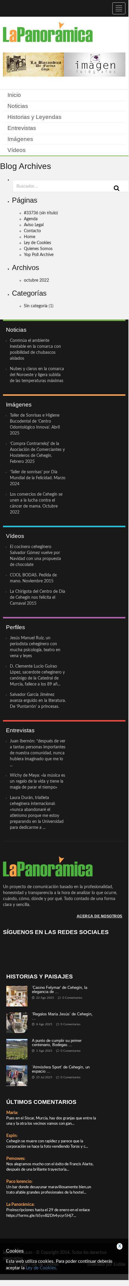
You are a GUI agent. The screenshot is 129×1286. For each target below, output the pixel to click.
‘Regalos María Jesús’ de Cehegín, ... (62, 1016)
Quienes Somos (38, 249)
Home (29, 237)
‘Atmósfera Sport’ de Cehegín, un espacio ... (61, 1069)
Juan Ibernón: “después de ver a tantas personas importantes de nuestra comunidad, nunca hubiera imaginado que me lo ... (37, 753)
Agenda (31, 219)
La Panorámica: (20, 1205)
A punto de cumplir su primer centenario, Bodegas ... (57, 1042)
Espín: (12, 1136)
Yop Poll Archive (38, 255)
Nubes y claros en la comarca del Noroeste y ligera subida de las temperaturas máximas (37, 375)
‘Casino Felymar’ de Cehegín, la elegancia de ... (59, 989)
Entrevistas (21, 128)
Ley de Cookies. (41, 1268)
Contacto (32, 231)
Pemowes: (15, 1159)
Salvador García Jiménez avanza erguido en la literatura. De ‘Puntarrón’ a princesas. (38, 701)
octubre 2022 (36, 280)
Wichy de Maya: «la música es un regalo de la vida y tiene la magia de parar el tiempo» (37, 781)
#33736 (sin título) (41, 213)
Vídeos (16, 150)
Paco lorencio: (19, 1182)
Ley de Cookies (37, 243)
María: (12, 1113)
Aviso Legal (34, 225)
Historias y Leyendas (34, 117)
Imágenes (20, 139)
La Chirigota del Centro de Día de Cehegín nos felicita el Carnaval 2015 (37, 598)
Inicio (14, 95)
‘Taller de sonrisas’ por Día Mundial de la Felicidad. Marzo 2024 (37, 478)
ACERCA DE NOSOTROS (99, 916)
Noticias (17, 106)
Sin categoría (35, 306)
